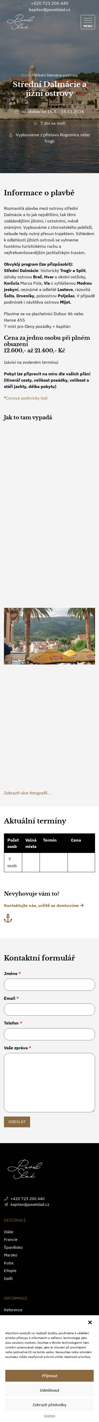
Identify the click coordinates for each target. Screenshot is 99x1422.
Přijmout (49, 1375)
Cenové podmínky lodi (27, 398)
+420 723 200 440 (49, 3)
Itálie (8, 1231)
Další (8, 1278)
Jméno (12, 973)
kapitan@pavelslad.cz (49, 9)
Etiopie (10, 1270)
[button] (90, 1322)
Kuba (8, 1262)
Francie (10, 1239)
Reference (13, 1309)
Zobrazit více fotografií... (27, 792)
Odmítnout (49, 1390)
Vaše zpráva (17, 1047)
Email (11, 998)
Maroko (10, 1255)
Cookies (49, 1416)
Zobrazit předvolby (49, 1404)
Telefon (13, 1023)
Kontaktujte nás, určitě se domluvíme (42, 905)
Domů (26, 75)
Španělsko (13, 1247)
